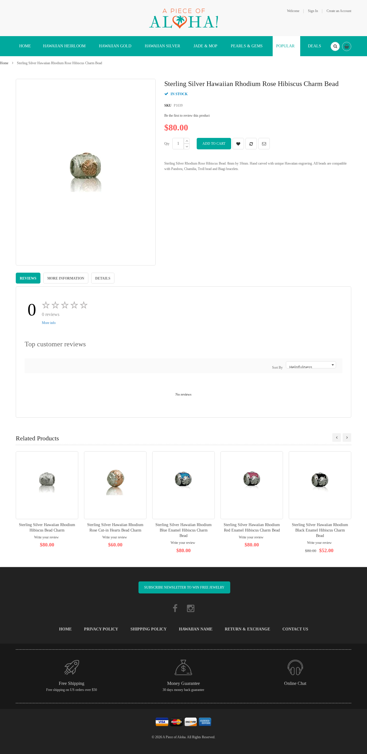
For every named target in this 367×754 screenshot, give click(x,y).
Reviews (28, 278)
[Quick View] (47, 485)
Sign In (313, 11)
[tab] (28, 278)
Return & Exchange (247, 629)
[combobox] (335, 46)
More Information (65, 278)
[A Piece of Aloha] (183, 18)
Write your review (46, 537)
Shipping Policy (148, 629)
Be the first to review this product (187, 116)
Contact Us (295, 629)
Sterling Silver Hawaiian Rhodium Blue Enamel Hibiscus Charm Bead (183, 530)
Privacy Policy (101, 629)
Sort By (277, 368)
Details (102, 278)
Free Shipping (71, 683)
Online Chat (295, 683)
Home (4, 63)
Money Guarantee (183, 683)
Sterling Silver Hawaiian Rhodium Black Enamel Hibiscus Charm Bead (320, 530)
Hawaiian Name (195, 629)
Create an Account (339, 11)
